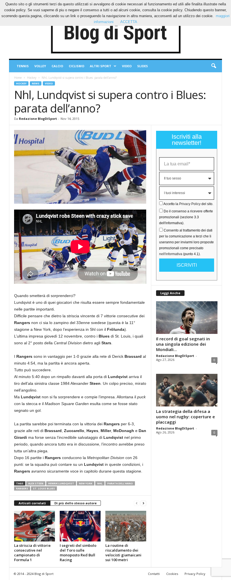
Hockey (31, 78)
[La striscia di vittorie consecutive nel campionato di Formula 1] (34, 526)
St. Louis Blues (44, 488)
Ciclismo (76, 66)
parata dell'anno (120, 483)
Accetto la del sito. (188, 204)
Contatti (154, 574)
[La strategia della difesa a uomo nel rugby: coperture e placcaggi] (186, 390)
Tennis (23, 66)
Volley (40, 66)
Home (18, 78)
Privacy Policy (190, 204)
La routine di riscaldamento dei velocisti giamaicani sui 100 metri (123, 552)
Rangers (22, 488)
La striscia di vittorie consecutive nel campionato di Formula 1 (32, 552)
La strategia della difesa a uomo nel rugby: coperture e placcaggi (185, 416)
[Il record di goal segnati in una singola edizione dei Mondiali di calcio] (186, 317)
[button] (213, 66)
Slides (142, 66)
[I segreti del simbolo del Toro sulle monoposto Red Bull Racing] (80, 526)
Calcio (57, 66)
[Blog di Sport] (115, 33)
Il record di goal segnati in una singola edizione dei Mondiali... (183, 344)
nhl (100, 483)
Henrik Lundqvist (61, 483)
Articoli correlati (32, 503)
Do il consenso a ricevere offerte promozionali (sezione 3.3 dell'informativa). (186, 217)
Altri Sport (100, 66)
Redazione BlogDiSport (38, 118)
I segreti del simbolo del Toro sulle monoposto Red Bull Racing (78, 552)
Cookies (172, 574)
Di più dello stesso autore (75, 503)
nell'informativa (170, 254)
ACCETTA (128, 22)
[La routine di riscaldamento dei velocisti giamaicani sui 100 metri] (125, 526)
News (35, 83)
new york (85, 483)
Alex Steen (35, 483)
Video (127, 66)
